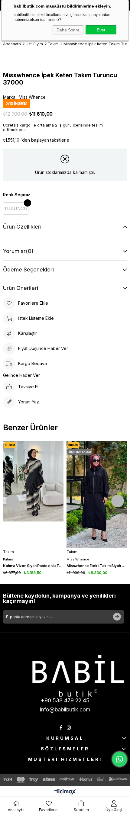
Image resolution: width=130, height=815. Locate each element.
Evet (101, 29)
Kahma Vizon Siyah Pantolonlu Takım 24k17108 (33, 565)
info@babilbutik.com (65, 709)
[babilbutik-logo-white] (78, 676)
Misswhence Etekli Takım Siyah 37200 (97, 565)
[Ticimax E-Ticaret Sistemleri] (65, 792)
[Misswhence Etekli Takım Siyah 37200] (97, 494)
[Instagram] (69, 727)
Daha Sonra (68, 29)
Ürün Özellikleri (22, 226)
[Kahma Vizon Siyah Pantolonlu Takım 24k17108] (33, 494)
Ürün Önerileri (20, 288)
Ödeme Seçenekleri (28, 269)
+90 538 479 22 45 (65, 700)
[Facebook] (61, 727)
